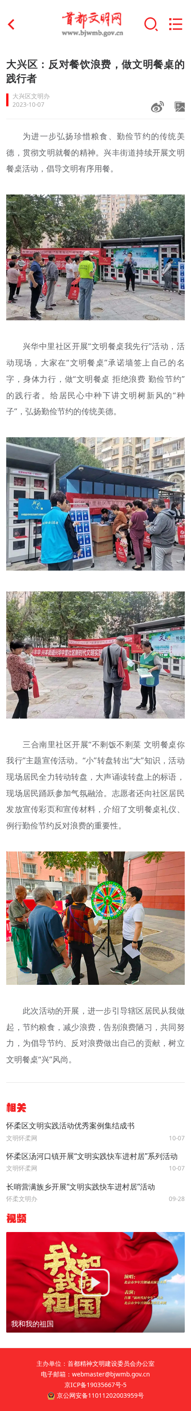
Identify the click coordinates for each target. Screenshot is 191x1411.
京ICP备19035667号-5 (95, 1384)
